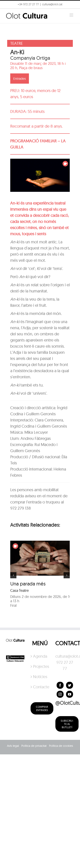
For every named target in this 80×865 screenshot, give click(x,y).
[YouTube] (69, 694)
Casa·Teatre (19, 590)
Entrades (19, 78)
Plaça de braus (31, 67)
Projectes (40, 666)
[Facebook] (60, 685)
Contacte (40, 686)
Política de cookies (61, 746)
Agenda (40, 656)
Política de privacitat (34, 746)
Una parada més (28, 584)
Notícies (40, 676)
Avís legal (13, 746)
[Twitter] (69, 685)
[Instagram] (60, 694)
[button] (8, 13)
